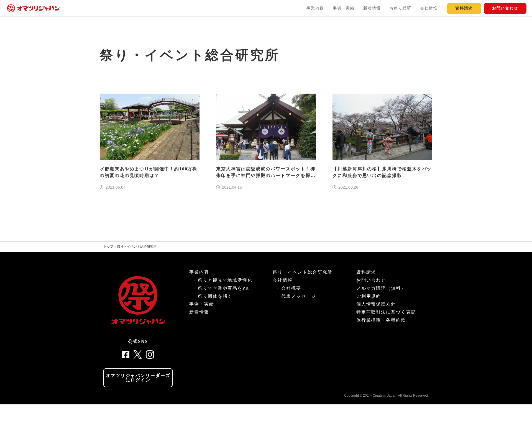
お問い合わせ (505, 8)
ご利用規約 (368, 296)
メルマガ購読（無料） (381, 288)
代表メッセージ (298, 296)
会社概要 (291, 288)
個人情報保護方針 (376, 304)
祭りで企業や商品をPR (223, 288)
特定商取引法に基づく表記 (386, 312)
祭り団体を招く (215, 296)
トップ (108, 246)
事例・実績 (343, 8)
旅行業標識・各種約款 (381, 320)
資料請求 (464, 8)
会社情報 (429, 8)
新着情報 (372, 8)
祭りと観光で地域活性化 (225, 280)
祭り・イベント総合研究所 (137, 246)
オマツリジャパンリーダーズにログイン (138, 377)
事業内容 (315, 8)
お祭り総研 (400, 8)
